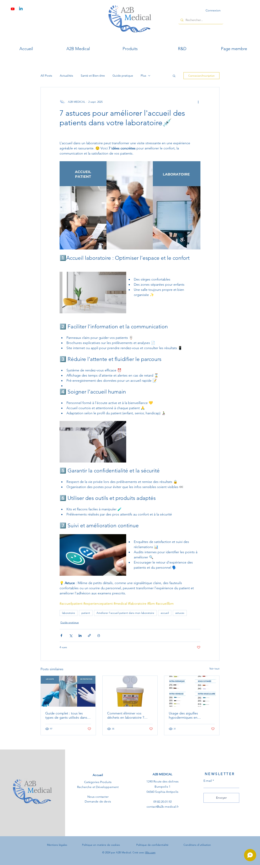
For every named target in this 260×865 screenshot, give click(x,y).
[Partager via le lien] (89, 635)
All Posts (46, 75)
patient (85, 613)
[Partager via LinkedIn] (80, 635)
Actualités (66, 75)
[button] (174, 75)
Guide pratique (122, 75)
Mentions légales (57, 845)
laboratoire (68, 613)
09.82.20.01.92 (162, 801)
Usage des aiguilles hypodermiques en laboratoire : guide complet (190, 715)
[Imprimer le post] (98, 635)
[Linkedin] (21, 9)
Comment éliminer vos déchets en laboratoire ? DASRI (125, 715)
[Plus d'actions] (198, 101)
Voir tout (214, 668)
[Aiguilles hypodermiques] (191, 691)
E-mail (207, 780)
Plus (143, 75)
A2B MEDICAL (162, 774)
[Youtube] (12, 9)
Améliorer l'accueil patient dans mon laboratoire (125, 613)
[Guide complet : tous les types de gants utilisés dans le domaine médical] (68, 691)
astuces (179, 613)
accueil (165, 613)
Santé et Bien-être (93, 75)
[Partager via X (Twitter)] (71, 635)
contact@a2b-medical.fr (163, 806)
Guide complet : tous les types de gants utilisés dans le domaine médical (68, 715)
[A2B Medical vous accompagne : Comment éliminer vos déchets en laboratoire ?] (130, 691)
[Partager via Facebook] (61, 635)
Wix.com (150, 852)
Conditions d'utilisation (197, 845)
